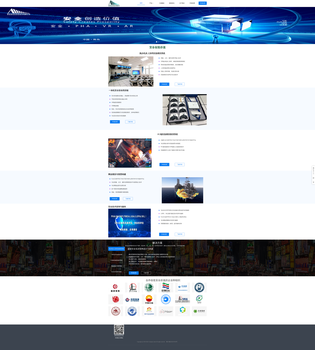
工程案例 (161, 3)
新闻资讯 (171, 3)
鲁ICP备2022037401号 (171, 341)
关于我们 (182, 3)
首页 (141, 3)
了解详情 (179, 84)
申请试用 (192, 3)
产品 (150, 3)
